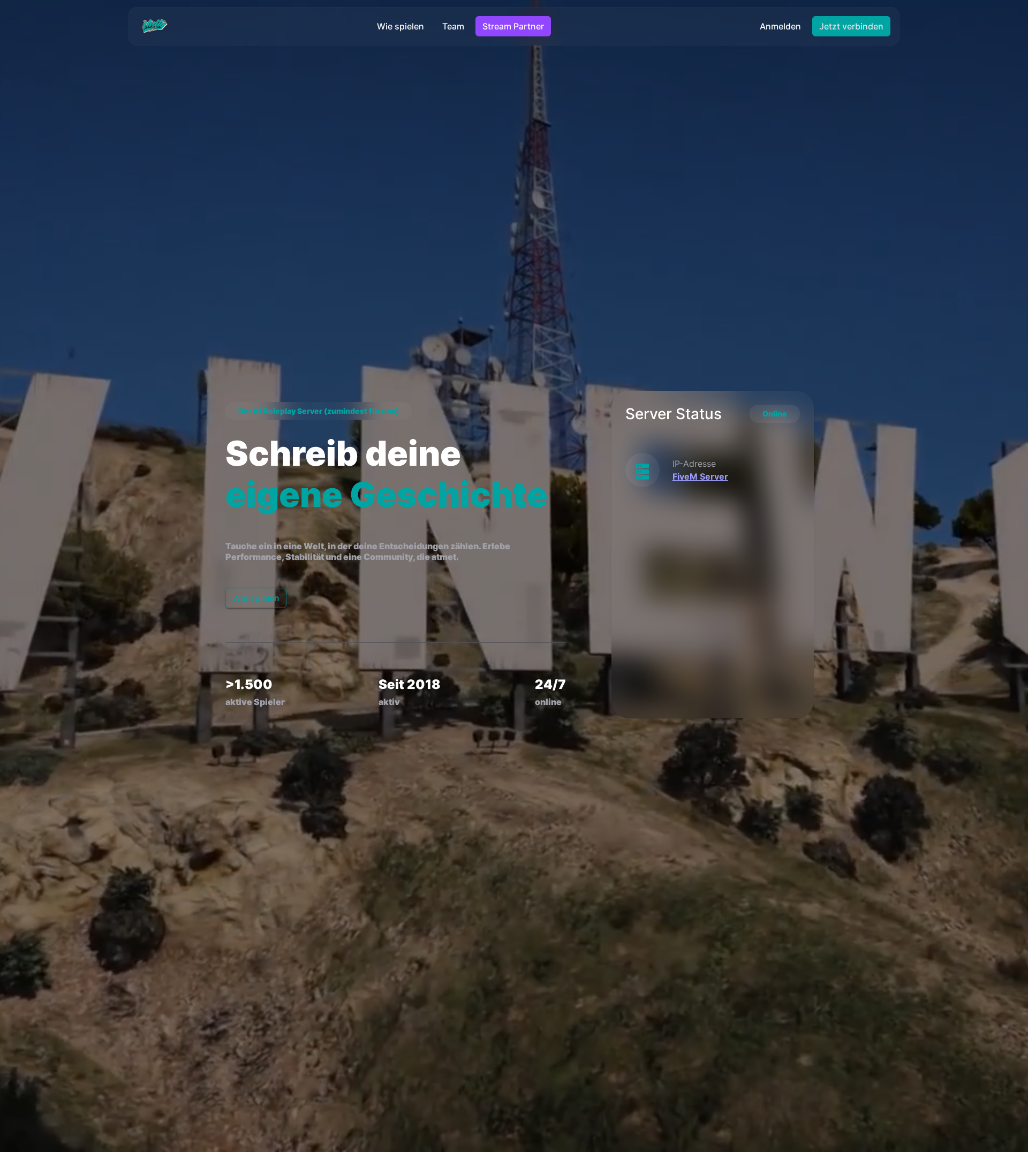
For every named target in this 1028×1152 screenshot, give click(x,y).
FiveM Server (700, 476)
